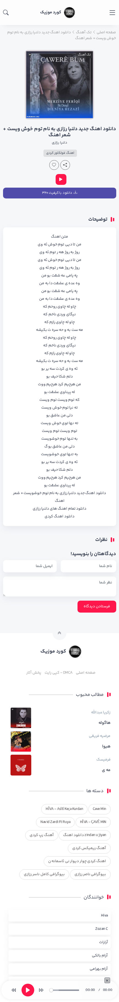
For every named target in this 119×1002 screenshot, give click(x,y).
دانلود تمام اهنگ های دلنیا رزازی (59, 509)
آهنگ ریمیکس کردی (89, 848)
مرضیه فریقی (99, 736)
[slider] (64, 990)
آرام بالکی (100, 956)
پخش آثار (33, 673)
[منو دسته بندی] (112, 13)
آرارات (103, 942)
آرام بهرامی (99, 969)
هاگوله (105, 723)
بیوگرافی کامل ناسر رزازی (44, 874)
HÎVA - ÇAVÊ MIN (93, 822)
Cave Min (99, 809)
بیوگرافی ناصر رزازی (90, 874)
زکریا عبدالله (100, 712)
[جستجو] (6, 12)
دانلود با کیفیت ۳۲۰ (57, 193)
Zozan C (101, 929)
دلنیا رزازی (59, 142)
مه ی (106, 770)
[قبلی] (13, 990)
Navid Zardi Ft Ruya (55, 822)
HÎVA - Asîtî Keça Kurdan (64, 809)
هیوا (106, 747)
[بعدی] (41, 990)
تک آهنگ (84, 54)
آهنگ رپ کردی (42, 835)
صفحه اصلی (85, 673)
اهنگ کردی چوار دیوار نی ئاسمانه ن (77, 861)
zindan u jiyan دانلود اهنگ (84, 835)
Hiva (104, 916)
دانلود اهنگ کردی (59, 516)
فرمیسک (103, 760)
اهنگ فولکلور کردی (60, 153)
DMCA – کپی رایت (59, 673)
